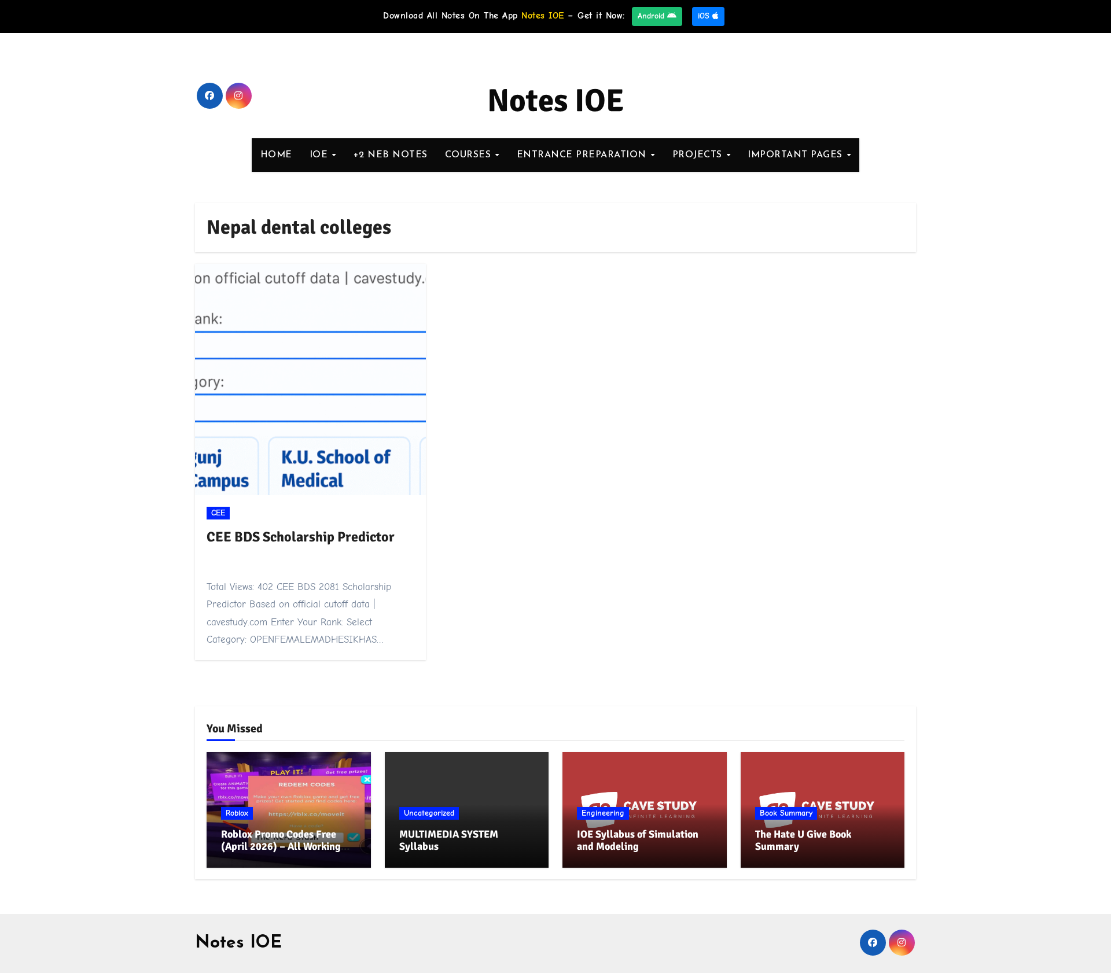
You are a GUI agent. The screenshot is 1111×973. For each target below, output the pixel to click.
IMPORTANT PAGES (796, 155)
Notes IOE (555, 100)
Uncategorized (429, 813)
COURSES (469, 155)
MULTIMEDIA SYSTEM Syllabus (448, 840)
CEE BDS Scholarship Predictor (301, 537)
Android (652, 16)
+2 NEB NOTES (391, 155)
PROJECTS (699, 155)
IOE (320, 155)
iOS (705, 16)
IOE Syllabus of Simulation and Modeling (637, 840)
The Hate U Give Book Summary (803, 840)
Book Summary (786, 813)
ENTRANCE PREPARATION (583, 155)
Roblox (237, 813)
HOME (276, 155)
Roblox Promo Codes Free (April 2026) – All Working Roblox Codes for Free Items (284, 846)
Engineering (603, 813)
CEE (218, 513)
